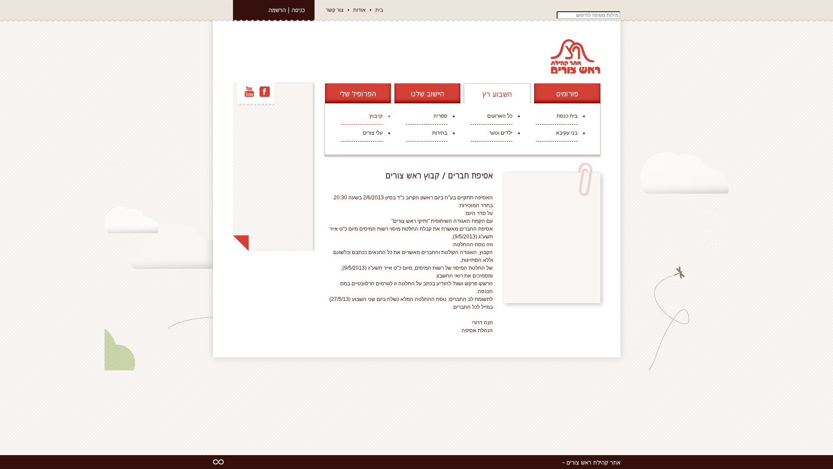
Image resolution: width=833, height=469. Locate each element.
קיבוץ (376, 116)
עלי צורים (373, 133)
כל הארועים (499, 116)
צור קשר (335, 10)
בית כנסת (567, 116)
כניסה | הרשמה (287, 9)
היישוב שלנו (427, 93)
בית (379, 10)
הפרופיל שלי (358, 93)
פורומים (567, 93)
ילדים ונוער (500, 133)
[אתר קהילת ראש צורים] (574, 56)
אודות (359, 10)
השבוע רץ (497, 93)
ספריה (440, 116)
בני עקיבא (566, 133)
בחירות (439, 133)
